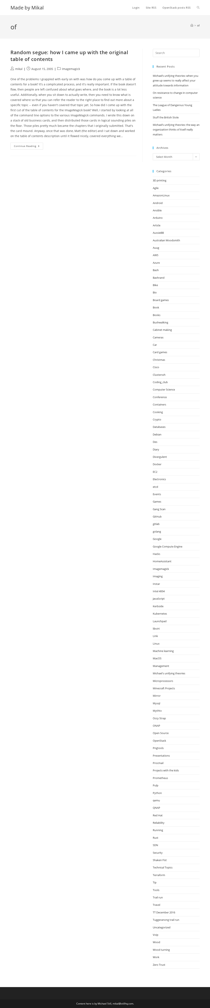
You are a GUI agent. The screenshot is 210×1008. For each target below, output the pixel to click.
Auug (156, 248)
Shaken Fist (160, 860)
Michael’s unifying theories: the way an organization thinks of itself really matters (176, 129)
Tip (154, 882)
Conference (160, 397)
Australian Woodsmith (166, 240)
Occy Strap (159, 718)
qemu (156, 800)
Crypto (157, 419)
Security (158, 853)
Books (156, 315)
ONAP (156, 725)
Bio (155, 292)
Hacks (156, 554)
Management (161, 666)
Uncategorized (161, 927)
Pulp (155, 785)
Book (156, 307)
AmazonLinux (161, 195)
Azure (156, 263)
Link (155, 636)
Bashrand (158, 277)
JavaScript (159, 598)
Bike (155, 285)
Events (157, 494)
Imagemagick (71, 69)
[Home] (192, 25)
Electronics (159, 479)
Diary (156, 449)
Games (157, 501)
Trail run (158, 897)
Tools (156, 890)
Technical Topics (162, 867)
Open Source (161, 733)
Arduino (158, 218)
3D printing (159, 180)
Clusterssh (159, 375)
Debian (157, 434)
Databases (159, 427)
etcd (155, 487)
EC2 (155, 472)
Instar (156, 584)
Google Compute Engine (167, 546)
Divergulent (160, 457)
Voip (155, 935)
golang (157, 531)
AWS (155, 255)
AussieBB (158, 233)
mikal (19, 69)
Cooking (158, 412)
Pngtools (158, 748)
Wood (156, 942)
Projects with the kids (166, 770)
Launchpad (160, 621)
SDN (155, 845)
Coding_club (160, 382)
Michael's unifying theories (169, 673)
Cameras (158, 337)
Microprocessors (163, 681)
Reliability (158, 823)
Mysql (156, 703)
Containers (159, 404)
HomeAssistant (162, 561)
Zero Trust (159, 965)
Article (156, 225)
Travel (156, 905)
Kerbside (158, 606)
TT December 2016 (164, 912)
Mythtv (157, 710)
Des (155, 442)
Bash (156, 270)
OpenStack (159, 740)
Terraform (159, 875)
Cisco (156, 367)
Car (155, 345)
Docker (157, 464)
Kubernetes (160, 613)
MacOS (157, 658)
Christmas (159, 360)
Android (158, 203)
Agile (156, 188)
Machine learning (163, 651)
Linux (156, 643)
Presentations (161, 755)
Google (157, 539)
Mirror (157, 696)
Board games (161, 300)
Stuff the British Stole (166, 117)
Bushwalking (160, 322)
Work (156, 957)
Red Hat (158, 815)
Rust (155, 838)
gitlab (156, 524)
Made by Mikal (27, 7)
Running (158, 830)
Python (157, 793)
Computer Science (164, 389)
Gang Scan (159, 509)
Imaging (158, 576)
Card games (160, 352)
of (198, 25)
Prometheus (160, 778)
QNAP (156, 808)
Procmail (158, 763)
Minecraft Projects (164, 688)
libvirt (156, 628)
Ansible (157, 210)
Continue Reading (28, 147)
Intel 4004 (159, 591)
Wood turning (161, 950)
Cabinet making (162, 330)
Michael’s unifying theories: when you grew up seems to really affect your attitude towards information (175, 80)
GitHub (157, 516)
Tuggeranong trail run (166, 920)
